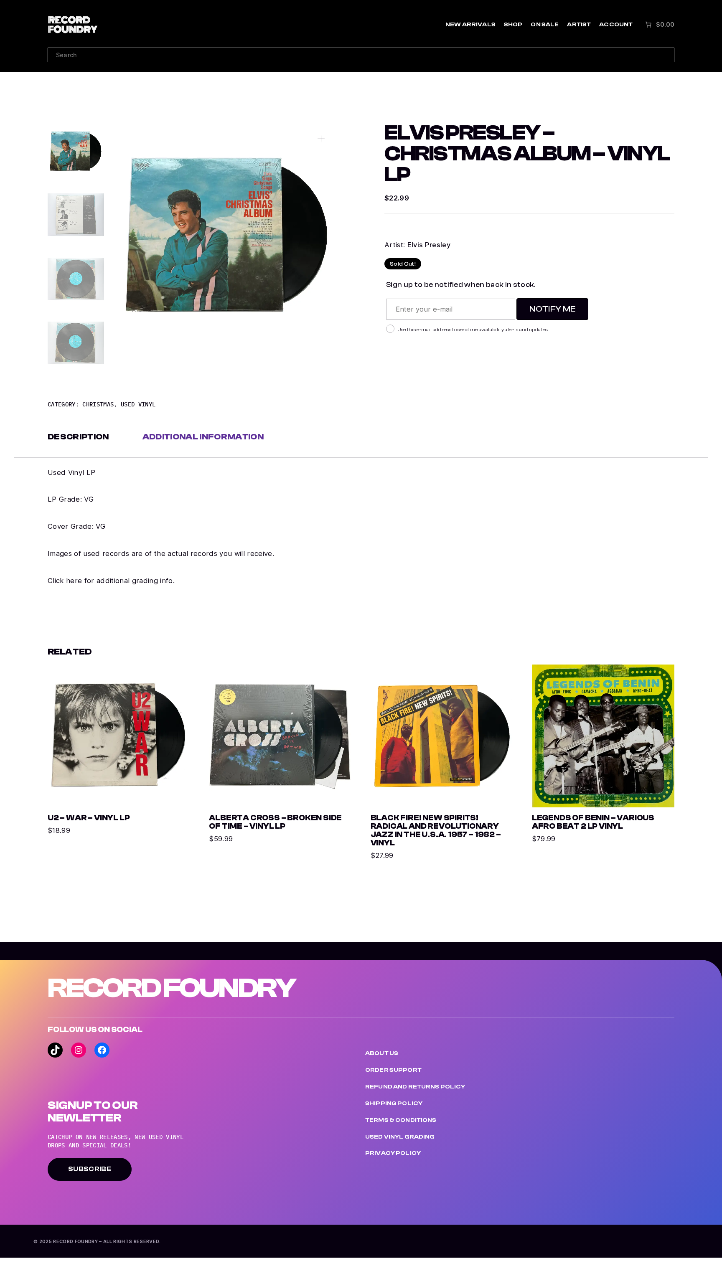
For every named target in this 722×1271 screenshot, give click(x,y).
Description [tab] (78, 436)
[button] (321, 139)
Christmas (98, 404)
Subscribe (89, 1169)
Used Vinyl (138, 404)
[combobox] (361, 55)
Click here (65, 580)
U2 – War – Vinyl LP (89, 818)
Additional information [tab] (203, 436)
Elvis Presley (428, 245)
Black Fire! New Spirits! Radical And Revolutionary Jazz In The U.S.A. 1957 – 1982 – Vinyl (436, 830)
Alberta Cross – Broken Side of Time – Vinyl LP (275, 822)
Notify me (552, 309)
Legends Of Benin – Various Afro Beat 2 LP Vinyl (593, 822)
